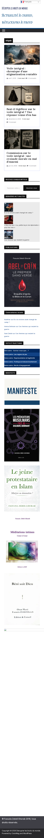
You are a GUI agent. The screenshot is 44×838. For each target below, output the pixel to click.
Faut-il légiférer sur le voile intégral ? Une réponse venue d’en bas (21, 112)
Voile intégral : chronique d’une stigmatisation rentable (22, 71)
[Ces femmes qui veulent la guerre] (8, 234)
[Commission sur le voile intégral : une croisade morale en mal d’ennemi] (22, 139)
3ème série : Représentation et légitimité (19, 358)
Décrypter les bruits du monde (15, 8)
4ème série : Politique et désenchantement (20, 362)
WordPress (27, 833)
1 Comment (12, 122)
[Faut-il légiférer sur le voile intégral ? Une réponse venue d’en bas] (22, 95)
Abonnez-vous (31, 188)
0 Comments (31, 78)
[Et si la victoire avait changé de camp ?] (8, 207)
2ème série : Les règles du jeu (15, 354)
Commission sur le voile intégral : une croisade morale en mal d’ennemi (22, 157)
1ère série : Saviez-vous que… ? (16, 351)
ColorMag (15, 833)
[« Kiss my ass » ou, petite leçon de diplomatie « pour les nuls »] (8, 219)
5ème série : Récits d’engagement (17, 365)
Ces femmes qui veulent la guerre (16, 240)
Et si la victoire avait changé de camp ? (18, 213)
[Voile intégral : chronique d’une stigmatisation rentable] (22, 55)
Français (27, 2)
